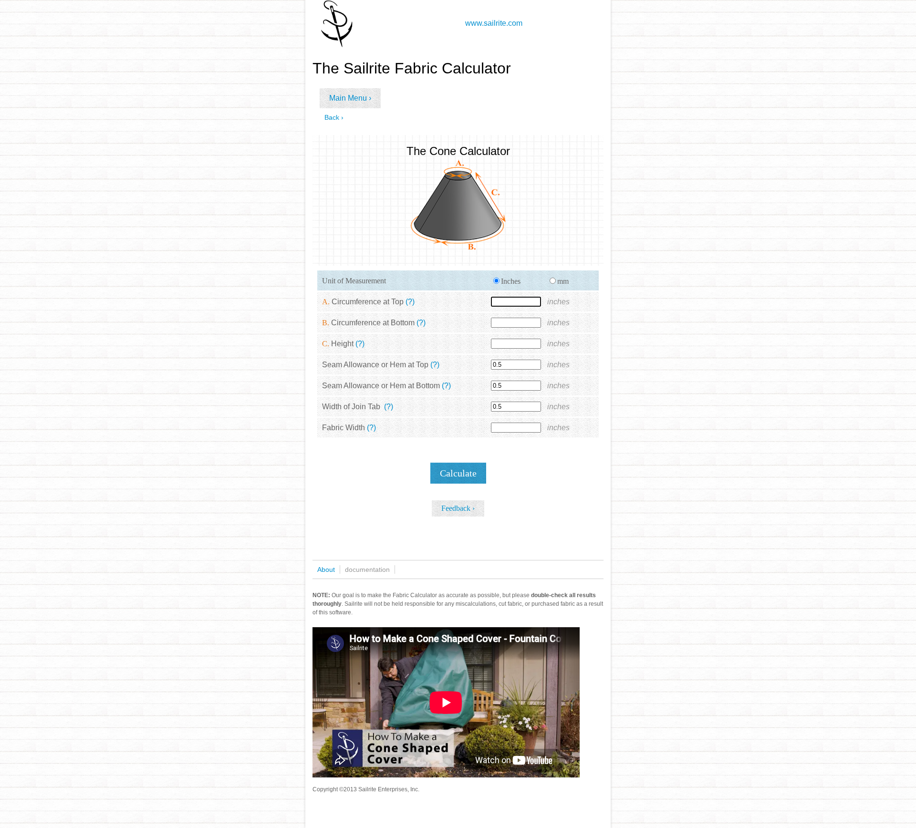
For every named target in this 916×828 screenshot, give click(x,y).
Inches (510, 281)
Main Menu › (350, 98)
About (326, 569)
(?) (410, 302)
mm (563, 281)
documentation (367, 569)
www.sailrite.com (493, 23)
